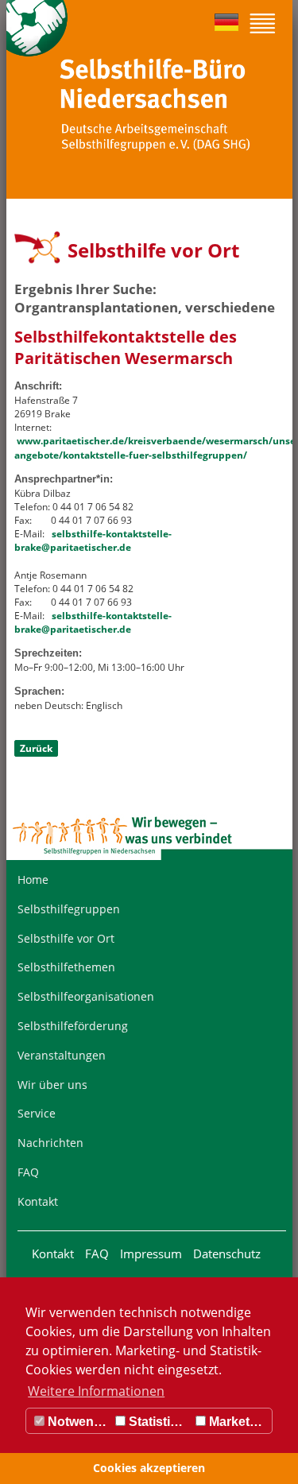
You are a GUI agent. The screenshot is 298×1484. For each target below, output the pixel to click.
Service (36, 1113)
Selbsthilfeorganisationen (85, 996)
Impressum (151, 1253)
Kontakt (37, 1201)
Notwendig (78, 1421)
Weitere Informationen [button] (96, 1391)
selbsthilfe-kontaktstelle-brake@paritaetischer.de (93, 540)
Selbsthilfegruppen (68, 908)
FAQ (28, 1172)
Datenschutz (227, 1253)
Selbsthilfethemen (66, 966)
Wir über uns (52, 1084)
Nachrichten (50, 1142)
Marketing (237, 1421)
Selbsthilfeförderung (72, 1025)
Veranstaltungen (61, 1055)
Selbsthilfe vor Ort (65, 938)
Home (32, 879)
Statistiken (159, 1421)
